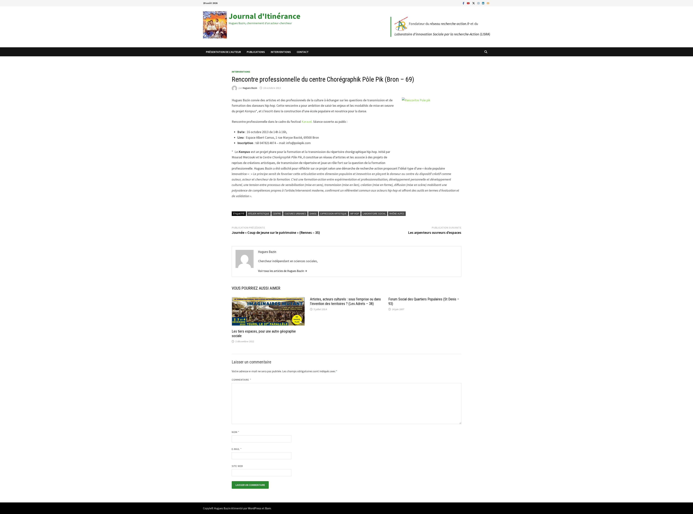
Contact (303, 52)
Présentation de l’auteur (223, 52)
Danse (313, 213)
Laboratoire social (374, 213)
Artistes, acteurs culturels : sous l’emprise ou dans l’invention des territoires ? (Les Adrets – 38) (345, 301)
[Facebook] (464, 3)
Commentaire (241, 379)
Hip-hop (354, 213)
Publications (256, 52)
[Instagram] (478, 3)
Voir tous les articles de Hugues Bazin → (282, 271)
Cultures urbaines (295, 213)
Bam (268, 508)
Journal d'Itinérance (264, 16)
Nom (235, 432)
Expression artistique (333, 213)
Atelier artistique (258, 213)
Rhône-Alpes (396, 213)
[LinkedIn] (483, 3)
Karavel (307, 122)
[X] (473, 3)
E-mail (237, 449)
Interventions (281, 52)
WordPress (254, 508)
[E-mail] (488, 3)
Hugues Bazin (250, 88)
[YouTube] (468, 3)
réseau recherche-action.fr (450, 23)
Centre (277, 213)
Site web (237, 466)
